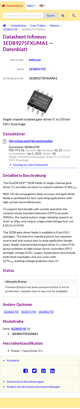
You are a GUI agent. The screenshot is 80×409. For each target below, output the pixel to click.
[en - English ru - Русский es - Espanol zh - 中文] (42, 5)
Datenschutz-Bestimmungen (25, 381)
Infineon (35, 60)
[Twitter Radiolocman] (36, 371)
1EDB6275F (11, 311)
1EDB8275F (46, 311)
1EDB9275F (37, 69)
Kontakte (13, 360)
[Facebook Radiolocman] (27, 371)
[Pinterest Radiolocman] (45, 371)
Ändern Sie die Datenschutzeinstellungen (33, 386)
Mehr (32, 4)
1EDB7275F (28, 311)
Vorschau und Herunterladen (31, 141)
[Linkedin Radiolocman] (53, 371)
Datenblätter (14, 5)
